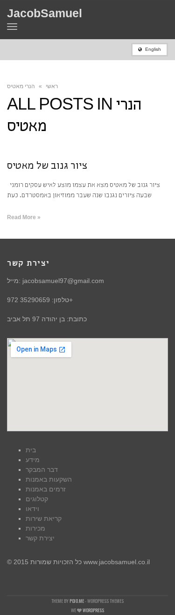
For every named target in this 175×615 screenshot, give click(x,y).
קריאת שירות (44, 518)
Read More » (24, 217)
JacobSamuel (44, 13)
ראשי (52, 86)
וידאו (32, 508)
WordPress (93, 610)
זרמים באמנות (46, 489)
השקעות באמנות (49, 479)
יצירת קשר (40, 538)
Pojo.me (77, 600)
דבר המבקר (42, 469)
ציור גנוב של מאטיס (47, 167)
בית (31, 450)
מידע (33, 459)
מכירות (35, 528)
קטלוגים (37, 499)
